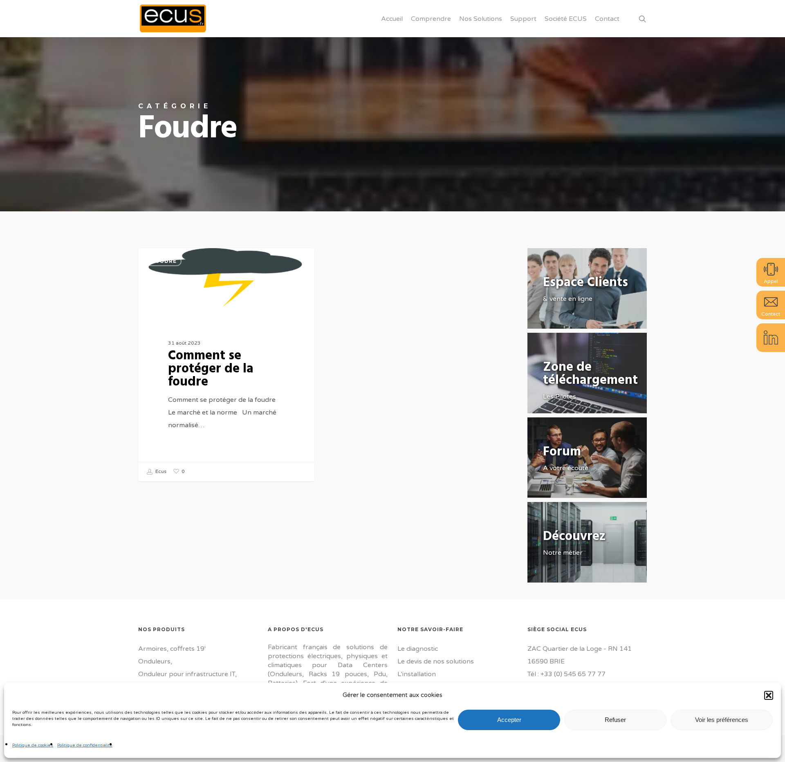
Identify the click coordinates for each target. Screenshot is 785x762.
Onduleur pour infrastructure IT (186, 674)
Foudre (164, 261)
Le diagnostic (417, 649)
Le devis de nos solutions (435, 661)
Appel (771, 281)
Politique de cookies (32, 745)
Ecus (160, 471)
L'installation (416, 674)
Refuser (615, 719)
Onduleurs (154, 661)
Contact (770, 314)
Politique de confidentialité (84, 745)
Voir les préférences (721, 719)
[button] (769, 695)
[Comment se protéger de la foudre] (226, 364)
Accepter (509, 719)
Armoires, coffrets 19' (172, 649)
